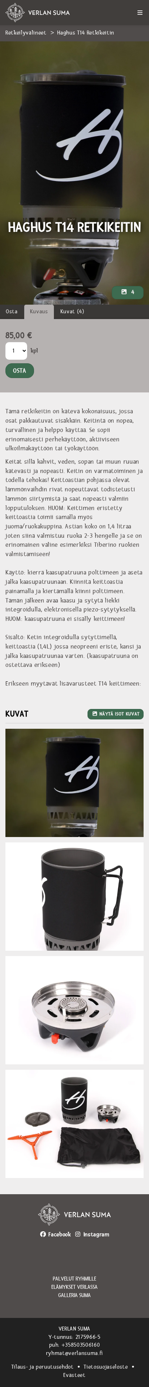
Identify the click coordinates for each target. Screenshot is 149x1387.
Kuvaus (39, 311)
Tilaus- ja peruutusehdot (42, 1367)
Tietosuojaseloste (106, 1367)
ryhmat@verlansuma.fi (74, 1353)
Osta (12, 311)
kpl (34, 350)
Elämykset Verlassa (74, 1287)
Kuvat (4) (72, 311)
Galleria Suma (74, 1295)
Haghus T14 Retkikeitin (85, 32)
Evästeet (74, 1375)
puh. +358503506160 (74, 1345)
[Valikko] (140, 12)
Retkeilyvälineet (26, 32)
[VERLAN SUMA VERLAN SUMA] (47, 12)
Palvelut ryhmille (74, 1279)
